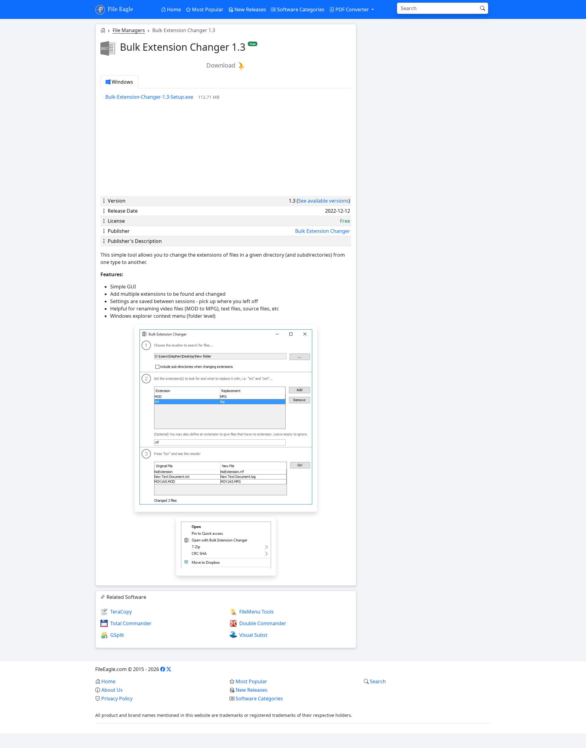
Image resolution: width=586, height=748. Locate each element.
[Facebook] (162, 669)
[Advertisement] (225, 148)
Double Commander (262, 623)
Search (378, 681)
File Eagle (119, 9)
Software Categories (300, 9)
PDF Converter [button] (352, 9)
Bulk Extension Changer (322, 231)
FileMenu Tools (256, 611)
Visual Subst (253, 635)
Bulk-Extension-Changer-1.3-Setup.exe (149, 97)
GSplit (117, 635)
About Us (112, 690)
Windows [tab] (121, 82)
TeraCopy (121, 611)
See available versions (323, 200)
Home (173, 9)
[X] (168, 669)
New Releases (249, 9)
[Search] (482, 8)
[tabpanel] (228, 97)
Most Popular (207, 9)
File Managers (129, 30)
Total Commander (131, 623)
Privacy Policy (116, 698)
